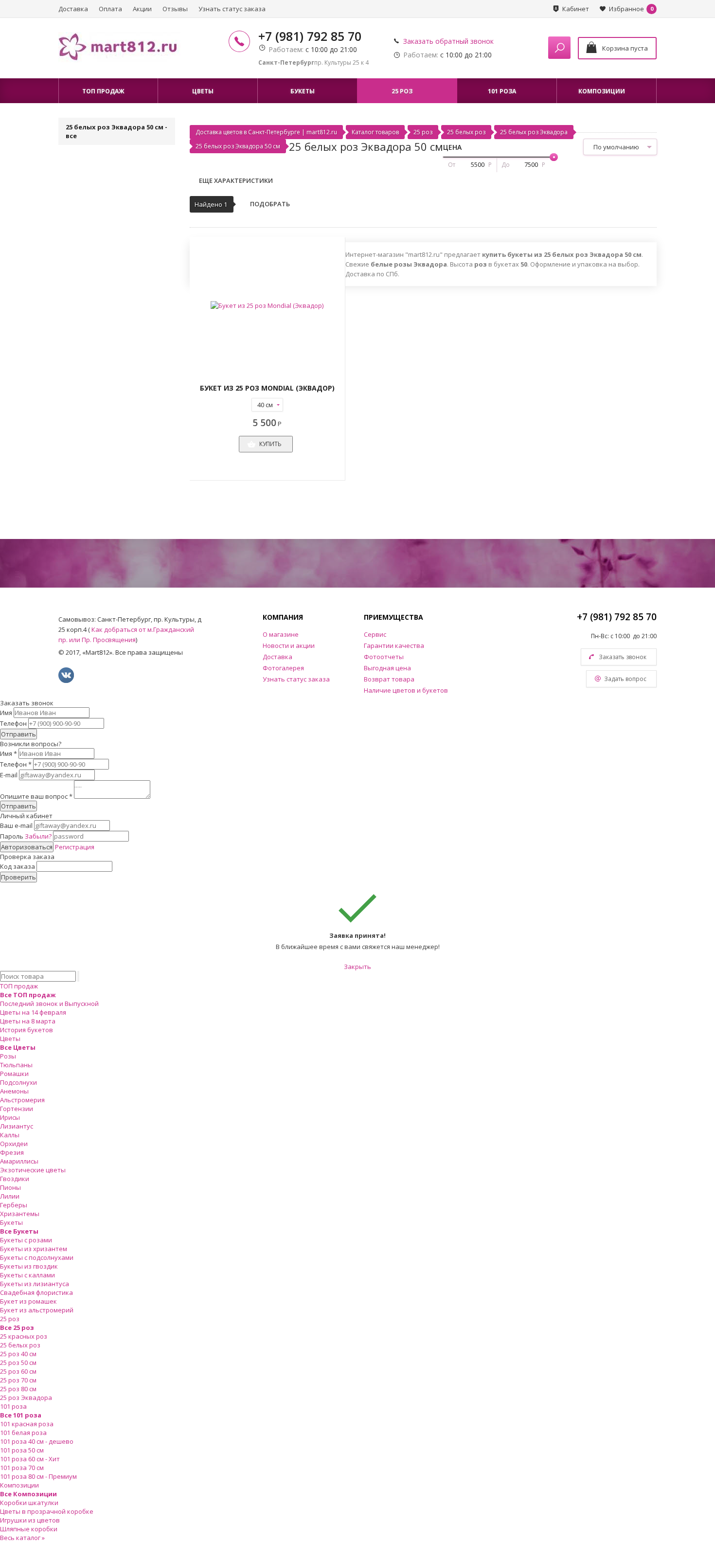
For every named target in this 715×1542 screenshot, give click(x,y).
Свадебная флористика (36, 1292)
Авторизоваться (27, 847)
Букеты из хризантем (33, 1248)
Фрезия (12, 1152)
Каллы (9, 1134)
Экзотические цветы (33, 1169)
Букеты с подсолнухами (36, 1257)
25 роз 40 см (18, 1353)
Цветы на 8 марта (27, 1021)
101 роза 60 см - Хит (30, 1458)
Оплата (110, 8)
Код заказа (17, 866)
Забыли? (38, 836)
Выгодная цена (387, 667)
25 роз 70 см (18, 1380)
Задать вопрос (625, 679)
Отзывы (175, 8)
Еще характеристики (236, 180)
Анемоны (14, 1091)
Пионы (10, 1187)
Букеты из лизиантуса (34, 1283)
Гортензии (16, 1108)
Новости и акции (289, 645)
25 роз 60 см (18, 1371)
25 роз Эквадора (26, 1397)
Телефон (13, 723)
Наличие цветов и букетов (406, 690)
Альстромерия (22, 1099)
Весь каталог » (22, 1537)
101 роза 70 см (22, 1467)
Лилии (9, 1196)
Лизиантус (16, 1126)
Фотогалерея (283, 667)
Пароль (26, 836)
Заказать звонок (622, 657)
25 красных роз (23, 1336)
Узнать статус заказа (232, 8)
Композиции (19, 1485)
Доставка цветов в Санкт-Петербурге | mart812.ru (266, 132)
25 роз (422, 132)
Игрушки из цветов (30, 1520)
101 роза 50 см (22, 1450)
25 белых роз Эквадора (534, 132)
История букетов (26, 1029)
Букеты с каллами (27, 1275)
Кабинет (575, 8)
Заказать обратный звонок (448, 41)
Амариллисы (19, 1161)
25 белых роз (466, 132)
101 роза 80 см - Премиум (38, 1476)
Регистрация (74, 847)
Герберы (13, 1205)
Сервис (375, 634)
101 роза (13, 1406)
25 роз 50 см (18, 1362)
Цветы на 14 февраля (33, 1012)
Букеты (11, 1222)
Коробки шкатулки (29, 1502)
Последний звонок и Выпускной (49, 1003)
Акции (142, 8)
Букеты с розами (26, 1240)
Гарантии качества (394, 645)
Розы (8, 1056)
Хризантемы (19, 1213)
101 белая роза (23, 1432)
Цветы (10, 1038)
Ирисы (10, 1117)
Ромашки (14, 1073)
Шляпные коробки (28, 1528)
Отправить (18, 734)
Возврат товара (389, 679)
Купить (270, 444)
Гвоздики (14, 1178)
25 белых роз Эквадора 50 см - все (116, 131)
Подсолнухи (18, 1082)
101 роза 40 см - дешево (36, 1441)
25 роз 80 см (18, 1388)
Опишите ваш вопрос (36, 796)
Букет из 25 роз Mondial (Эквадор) (267, 388)
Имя (6, 712)
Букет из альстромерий (36, 1310)
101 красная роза (27, 1423)
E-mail (9, 775)
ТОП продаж (19, 986)
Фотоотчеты (384, 656)
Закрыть (357, 966)
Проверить (18, 877)
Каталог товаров (375, 132)
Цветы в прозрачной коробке (46, 1511)
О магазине (281, 634)
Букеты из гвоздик (29, 1266)
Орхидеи (14, 1143)
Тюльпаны (16, 1064)
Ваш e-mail (16, 825)
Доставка (73, 8)
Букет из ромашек (28, 1301)
